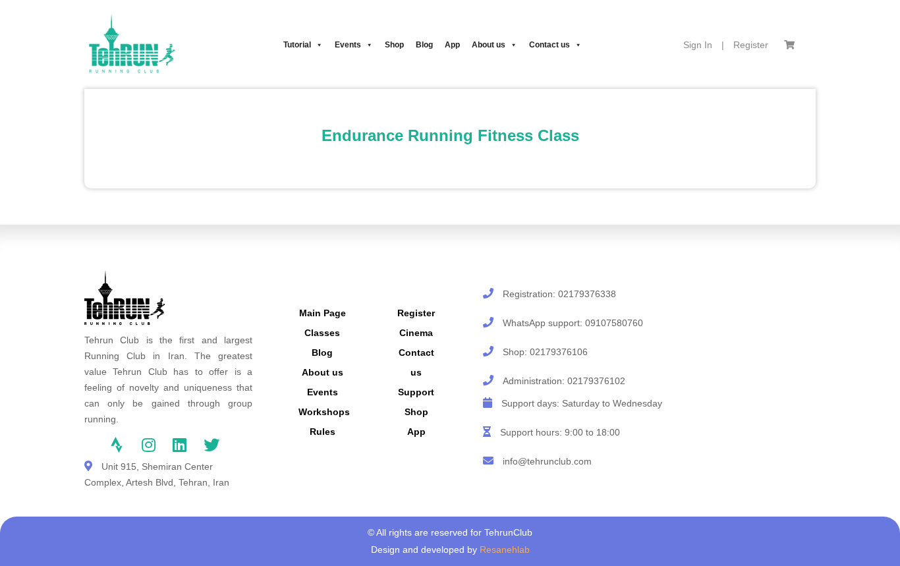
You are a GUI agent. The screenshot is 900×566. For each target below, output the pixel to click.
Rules (322, 431)
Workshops (324, 412)
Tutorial (297, 44)
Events (348, 44)
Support (416, 392)
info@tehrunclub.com (547, 461)
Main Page (322, 313)
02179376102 (596, 381)
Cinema (416, 332)
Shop (394, 44)
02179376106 (559, 352)
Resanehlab (505, 549)
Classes (322, 332)
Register (750, 45)
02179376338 (587, 294)
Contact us (549, 44)
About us (488, 44)
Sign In (697, 45)
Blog (424, 44)
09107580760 (614, 323)
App (452, 44)
